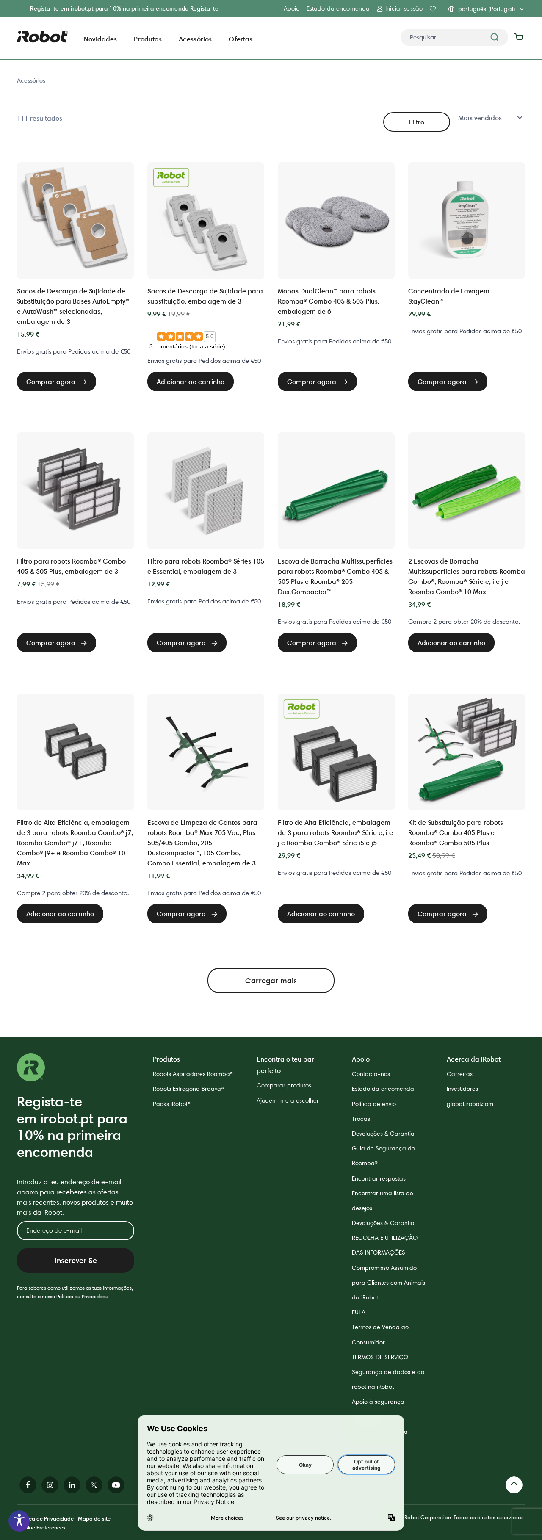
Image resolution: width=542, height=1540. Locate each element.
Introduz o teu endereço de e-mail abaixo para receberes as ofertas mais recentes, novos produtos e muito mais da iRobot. (75, 1197)
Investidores (462, 1088)
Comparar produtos (284, 1085)
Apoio (292, 8)
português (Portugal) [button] (486, 9)
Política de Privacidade (82, 1296)
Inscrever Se (76, 1260)
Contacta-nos (371, 1074)
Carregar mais (271, 980)
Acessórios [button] (195, 39)
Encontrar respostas (379, 1178)
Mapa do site (94, 1518)
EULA (358, 1312)
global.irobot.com (470, 1104)
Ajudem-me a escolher (288, 1100)
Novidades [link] (100, 39)
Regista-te (204, 8)
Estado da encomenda (338, 8)
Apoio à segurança (378, 1401)
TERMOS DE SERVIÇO (380, 1357)
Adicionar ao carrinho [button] (190, 381)
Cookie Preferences (41, 1527)
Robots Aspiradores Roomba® (193, 1074)
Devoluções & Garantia (383, 1133)
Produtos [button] (147, 39)
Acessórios (31, 80)
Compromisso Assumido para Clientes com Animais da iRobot (388, 1282)
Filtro (416, 122)
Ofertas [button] (240, 39)
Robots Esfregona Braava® (188, 1088)
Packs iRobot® (172, 1104)
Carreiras (460, 1074)
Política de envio (374, 1104)
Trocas (361, 1119)
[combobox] (454, 37)
